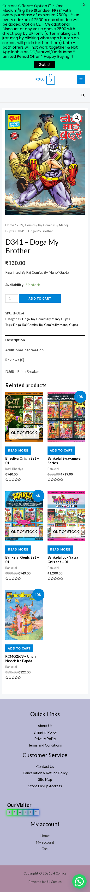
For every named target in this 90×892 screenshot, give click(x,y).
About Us (45, 726)
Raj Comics (30, 325)
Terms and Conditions (45, 745)
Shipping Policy (45, 732)
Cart (45, 849)
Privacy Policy (45, 739)
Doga (26, 319)
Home (9, 225)
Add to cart (40, 298)
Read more (18, 450)
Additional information (24, 350)
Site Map (45, 779)
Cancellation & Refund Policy (45, 773)
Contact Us (45, 767)
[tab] (44, 340)
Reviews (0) (14, 360)
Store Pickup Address (45, 786)
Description (15, 340)
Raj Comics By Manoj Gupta (50, 319)
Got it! (44, 64)
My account (45, 842)
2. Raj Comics (26, 225)
